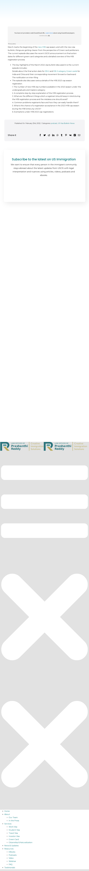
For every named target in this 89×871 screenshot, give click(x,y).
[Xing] (75, 135)
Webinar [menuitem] (12, 861)
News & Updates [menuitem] (11, 846)
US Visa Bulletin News (66, 123)
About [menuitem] (7, 814)
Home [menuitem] (7, 811)
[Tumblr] (61, 135)
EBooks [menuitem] (12, 852)
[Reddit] (49, 135)
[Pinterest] (66, 135)
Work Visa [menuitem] (13, 827)
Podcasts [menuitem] (12, 855)
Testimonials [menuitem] (9, 868)
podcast (54, 123)
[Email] (79, 135)
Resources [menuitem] (8, 849)
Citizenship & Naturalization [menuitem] (20, 842)
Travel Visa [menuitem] (13, 833)
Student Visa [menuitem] (14, 830)
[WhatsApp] (57, 135)
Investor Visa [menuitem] (14, 836)
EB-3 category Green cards (65, 71)
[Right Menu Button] (44, 806)
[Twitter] (44, 135)
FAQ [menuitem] (10, 864)
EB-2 (47, 71)
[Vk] (70, 135)
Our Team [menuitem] (13, 817)
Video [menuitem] (11, 858)
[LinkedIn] (53, 135)
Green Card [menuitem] (14, 839)
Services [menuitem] (7, 824)
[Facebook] (40, 135)
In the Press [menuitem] (14, 821)
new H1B (42, 47)
